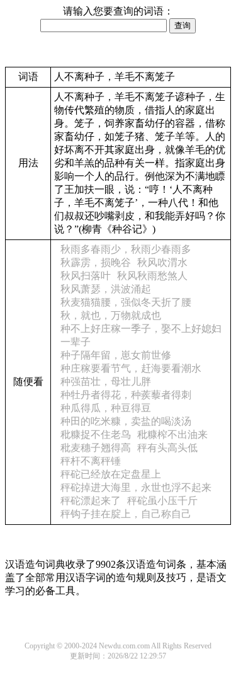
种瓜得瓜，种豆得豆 (105, 408)
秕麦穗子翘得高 (95, 447)
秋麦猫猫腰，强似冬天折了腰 (125, 302)
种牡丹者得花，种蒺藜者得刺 (125, 394)
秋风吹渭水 (162, 262)
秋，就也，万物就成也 (110, 315)
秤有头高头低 (167, 447)
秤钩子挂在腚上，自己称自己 (125, 513)
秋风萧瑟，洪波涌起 (105, 289)
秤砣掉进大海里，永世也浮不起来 (135, 487)
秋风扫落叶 (85, 275)
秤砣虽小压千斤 (162, 500)
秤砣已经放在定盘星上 (110, 474)
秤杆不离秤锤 (90, 461)
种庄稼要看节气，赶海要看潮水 (130, 368)
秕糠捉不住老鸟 (95, 434)
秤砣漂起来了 (90, 500)
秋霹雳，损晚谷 (95, 262)
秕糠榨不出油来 (172, 434)
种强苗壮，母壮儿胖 (105, 381)
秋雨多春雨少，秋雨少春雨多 (125, 249)
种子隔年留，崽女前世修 (115, 355)
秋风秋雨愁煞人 (152, 275)
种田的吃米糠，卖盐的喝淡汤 (125, 421)
